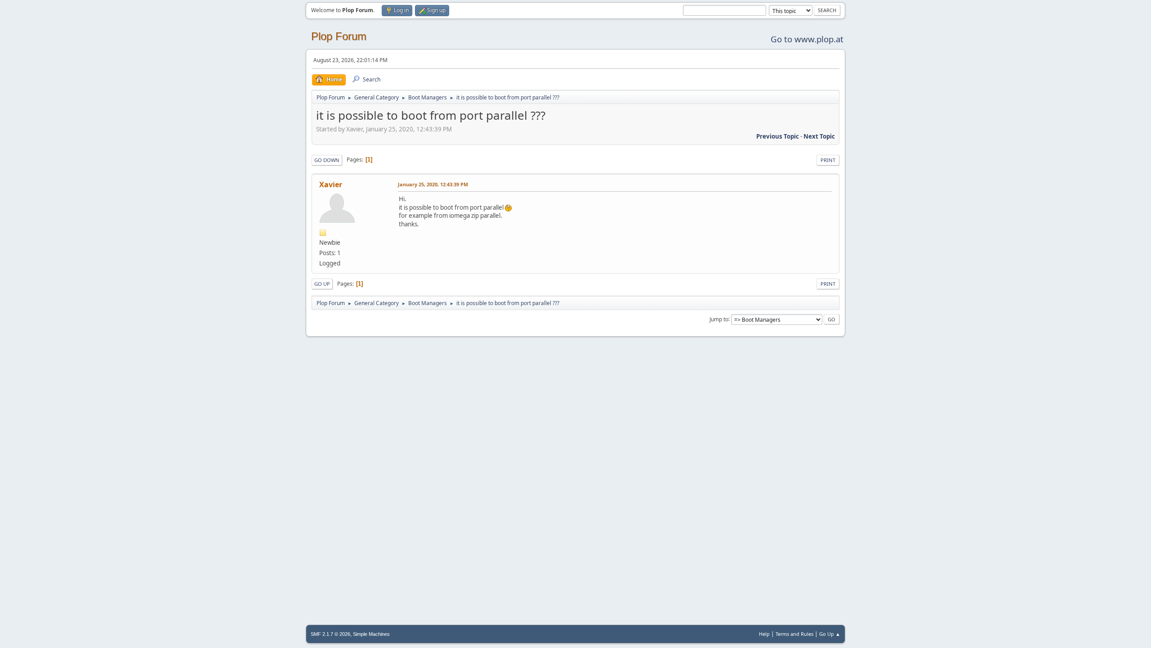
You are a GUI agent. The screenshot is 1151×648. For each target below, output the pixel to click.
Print (828, 160)
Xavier (330, 184)
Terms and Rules (794, 633)
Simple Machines (371, 634)
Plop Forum (338, 36)
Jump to (718, 319)
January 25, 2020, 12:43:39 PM (433, 184)
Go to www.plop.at (807, 39)
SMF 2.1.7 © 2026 (330, 634)
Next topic (819, 136)
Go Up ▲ (829, 633)
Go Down (326, 160)
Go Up (322, 283)
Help (764, 633)
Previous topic (777, 136)
